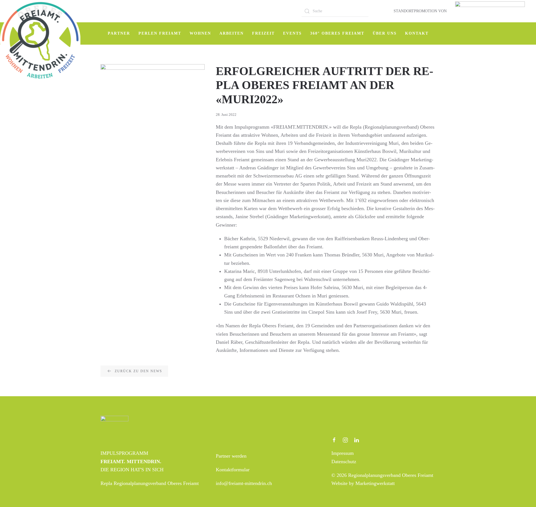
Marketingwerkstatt (375, 483)
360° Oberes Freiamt (337, 33)
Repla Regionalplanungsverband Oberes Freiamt (149, 483)
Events (292, 33)
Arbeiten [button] (231, 33)
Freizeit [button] (263, 33)
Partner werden (231, 456)
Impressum (342, 453)
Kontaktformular (233, 469)
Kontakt (417, 33)
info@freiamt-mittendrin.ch (244, 483)
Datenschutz (343, 461)
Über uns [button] (385, 33)
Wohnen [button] (200, 33)
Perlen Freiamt (159, 33)
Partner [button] (119, 33)
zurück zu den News (138, 371)
